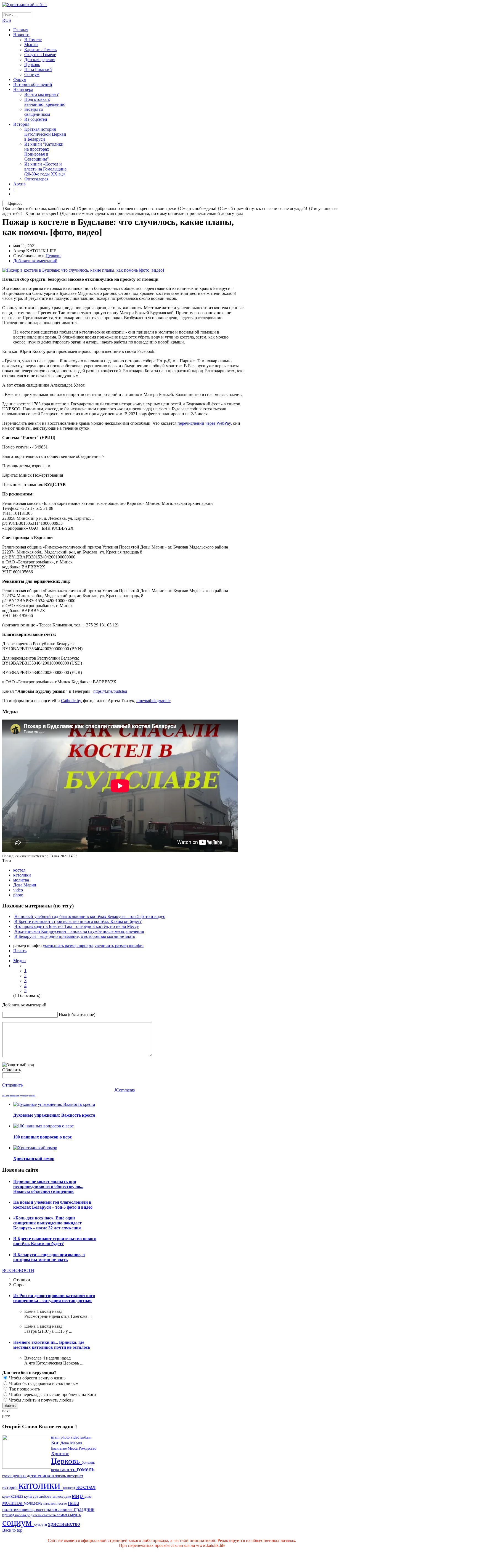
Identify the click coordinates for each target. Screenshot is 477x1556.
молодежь (33, 1503)
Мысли (31, 44)
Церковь (32, 64)
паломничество (55, 1503)
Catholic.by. (71, 700)
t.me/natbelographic (153, 700)
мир (78, 1495)
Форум (19, 79)
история (10, 1487)
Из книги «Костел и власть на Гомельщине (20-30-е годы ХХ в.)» (45, 169)
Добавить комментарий (35, 260)
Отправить (12, 1085)
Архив (19, 184)
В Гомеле (33, 39)
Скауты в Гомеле (40, 54)
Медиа (19, 960)
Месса (73, 1448)
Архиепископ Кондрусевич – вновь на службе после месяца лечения (79, 931)
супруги (41, 1524)
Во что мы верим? (41, 94)
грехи (7, 1476)
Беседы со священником (37, 112)
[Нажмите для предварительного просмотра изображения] (83, 270)
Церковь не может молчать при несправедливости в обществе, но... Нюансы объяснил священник (48, 1186)
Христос (60, 1453)
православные (59, 1509)
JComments (124, 1090)
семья (62, 1515)
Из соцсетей (35, 119)
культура (31, 1496)
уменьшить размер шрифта (68, 945)
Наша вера (23, 89)
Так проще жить (24, 1389)
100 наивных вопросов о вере (42, 1137)
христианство (64, 1524)
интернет (75, 1476)
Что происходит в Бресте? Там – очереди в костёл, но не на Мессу (76, 926)
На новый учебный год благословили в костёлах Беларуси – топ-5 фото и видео (89, 916)
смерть (74, 1514)
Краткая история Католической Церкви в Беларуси (45, 134)
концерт (69, 1488)
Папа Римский (38, 69)
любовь (45, 1496)
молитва (21, 880)
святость (49, 1515)
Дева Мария (24, 885)
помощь (29, 1509)
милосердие (62, 1496)
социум (18, 1522)
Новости (21, 34)
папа (73, 1502)
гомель (85, 1469)
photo (18, 895)
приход (8, 1515)
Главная (20, 29)
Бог (55, 1442)
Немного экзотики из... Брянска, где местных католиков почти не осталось (51, 1345)
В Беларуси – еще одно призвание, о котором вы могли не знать (74, 936)
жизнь (61, 1476)
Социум (31, 74)
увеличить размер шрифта (119, 945)
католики (22, 875)
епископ (46, 1475)
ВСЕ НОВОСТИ (18, 1270)
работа (21, 1515)
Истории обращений (32, 84)
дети (32, 1475)
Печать (19, 950)
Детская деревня (39, 59)
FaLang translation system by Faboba (19, 1096)
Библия (85, 1437)
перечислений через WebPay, (204, 423)
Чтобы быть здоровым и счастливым (43, 1383)
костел (19, 870)
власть (68, 1469)
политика (12, 1509)
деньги (20, 1475)
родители (34, 1515)
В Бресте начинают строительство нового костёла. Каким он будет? (78, 921)
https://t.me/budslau (110, 691)
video (18, 890)
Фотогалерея (36, 179)
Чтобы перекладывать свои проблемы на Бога (52, 1394)
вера (55, 1470)
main (56, 1437)
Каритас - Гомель (40, 49)
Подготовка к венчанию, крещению (44, 102)
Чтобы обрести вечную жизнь (36, 1378)
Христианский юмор (33, 1158)
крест (6, 1497)
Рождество (87, 1448)
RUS (6, 20)
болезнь (88, 1462)
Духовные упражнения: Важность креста (54, 1115)
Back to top (12, 1530)
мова (87, 1497)
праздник (84, 1509)
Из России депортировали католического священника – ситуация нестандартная (54, 1298)
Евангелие (59, 1448)
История (21, 124)
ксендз (17, 1496)
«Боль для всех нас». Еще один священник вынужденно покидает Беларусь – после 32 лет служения (47, 1223)
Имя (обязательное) (77, 1014)
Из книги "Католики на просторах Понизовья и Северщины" (43, 151)
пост (40, 1510)
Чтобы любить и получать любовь (40, 1400)
